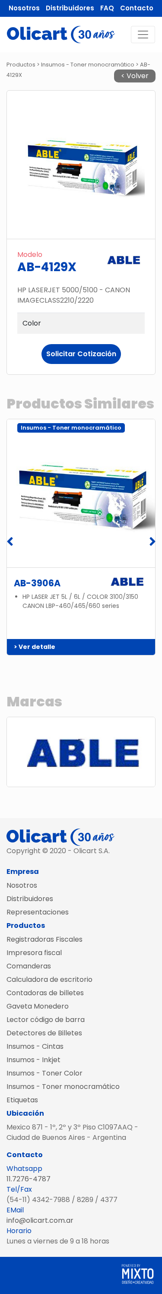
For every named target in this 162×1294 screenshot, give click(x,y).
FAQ (107, 8)
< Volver (135, 76)
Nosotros (24, 8)
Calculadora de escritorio (49, 979)
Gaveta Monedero (37, 1006)
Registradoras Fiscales (44, 939)
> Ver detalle (34, 646)
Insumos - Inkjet (33, 1060)
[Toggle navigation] (143, 34)
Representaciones (37, 912)
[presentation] (9, 541)
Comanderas (28, 966)
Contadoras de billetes (45, 993)
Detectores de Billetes (44, 1033)
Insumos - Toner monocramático (63, 1087)
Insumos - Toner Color (44, 1073)
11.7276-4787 (28, 1179)
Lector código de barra (45, 1020)
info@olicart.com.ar (39, 1220)
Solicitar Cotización (81, 354)
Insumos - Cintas (35, 1046)
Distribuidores (70, 8)
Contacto (136, 8)
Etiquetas (22, 1100)
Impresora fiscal (34, 953)
